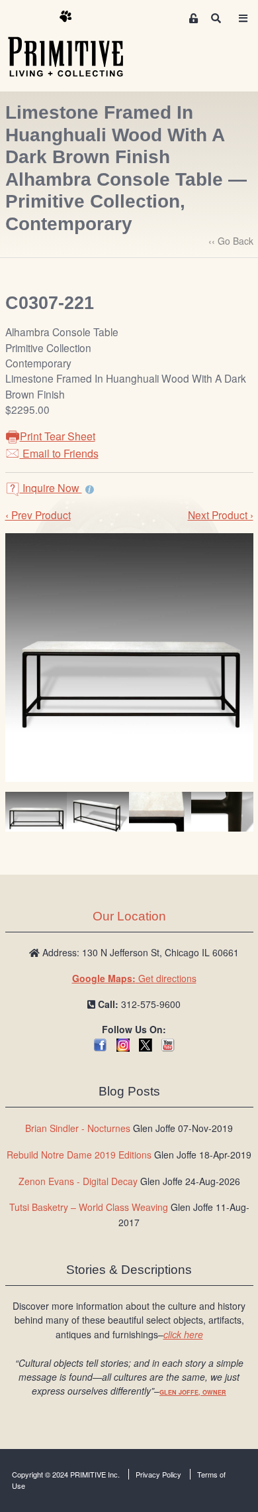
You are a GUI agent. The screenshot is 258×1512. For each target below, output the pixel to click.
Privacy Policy (158, 1474)
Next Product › (220, 514)
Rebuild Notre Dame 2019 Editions (79, 1154)
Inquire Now (51, 487)
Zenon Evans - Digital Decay (78, 1181)
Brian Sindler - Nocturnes (77, 1128)
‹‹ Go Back (230, 240)
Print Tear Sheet (57, 436)
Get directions (134, 978)
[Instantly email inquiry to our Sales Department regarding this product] (90, 489)
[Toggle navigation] (243, 18)
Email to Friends (59, 453)
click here (183, 1334)
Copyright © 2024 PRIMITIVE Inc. (66, 1474)
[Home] (75, 44)
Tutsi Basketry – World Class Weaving (88, 1207)
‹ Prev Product (38, 514)
